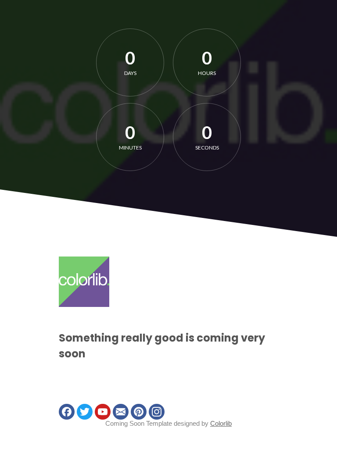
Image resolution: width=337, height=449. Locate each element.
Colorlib (221, 423)
